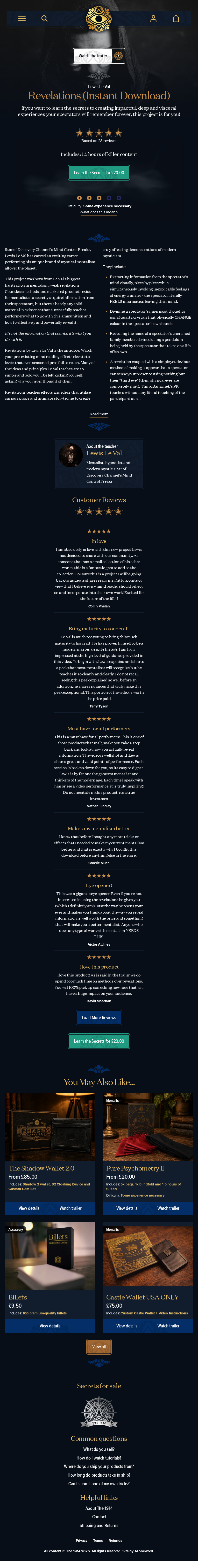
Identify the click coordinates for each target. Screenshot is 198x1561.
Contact (99, 1516)
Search (45, 18)
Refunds (115, 1540)
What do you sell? (98, 1449)
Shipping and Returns (99, 1525)
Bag (176, 18)
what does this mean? (99, 212)
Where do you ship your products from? (99, 1466)
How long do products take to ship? (99, 1475)
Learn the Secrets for (99, 172)
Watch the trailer (93, 55)
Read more (99, 414)
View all (99, 1346)
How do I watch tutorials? (99, 1457)
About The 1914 (99, 1508)
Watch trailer (71, 1208)
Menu (22, 18)
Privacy (81, 1540)
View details (29, 1208)
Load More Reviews (99, 1017)
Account (153, 18)
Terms (98, 1540)
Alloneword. (144, 1551)
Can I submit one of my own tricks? (99, 1483)
